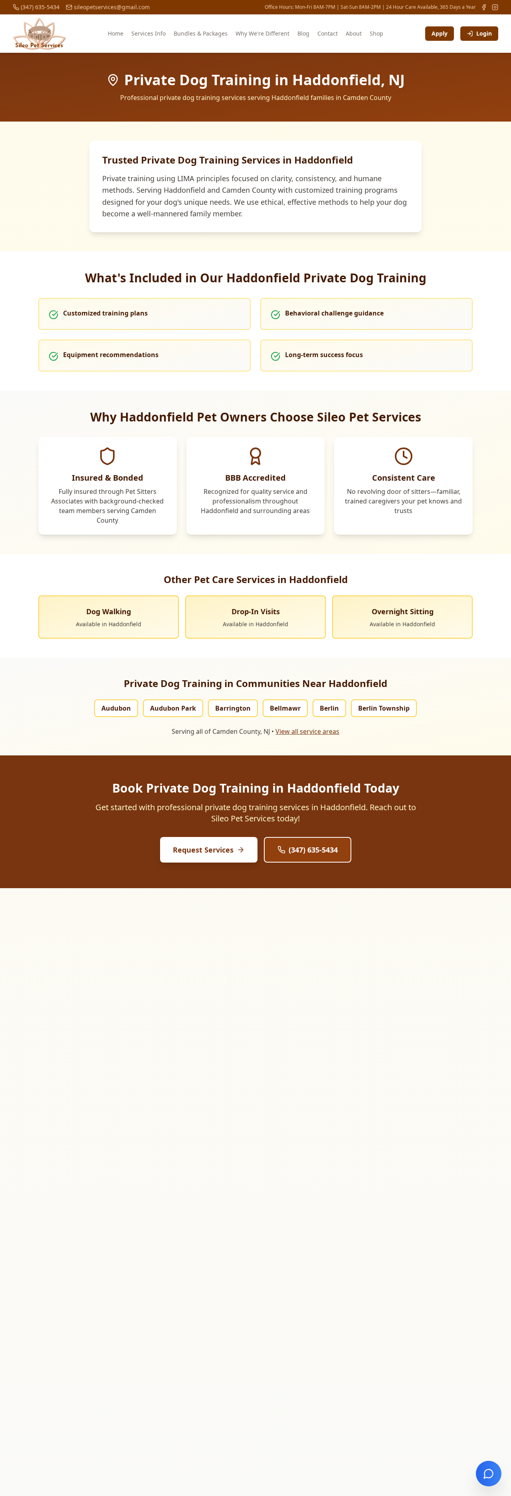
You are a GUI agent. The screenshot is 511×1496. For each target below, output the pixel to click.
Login (484, 33)
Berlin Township (384, 708)
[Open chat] (488, 1473)
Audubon (116, 708)
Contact (327, 33)
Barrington (233, 708)
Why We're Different (262, 33)
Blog (303, 33)
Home (115, 33)
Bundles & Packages (201, 33)
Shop (376, 33)
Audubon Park (173, 708)
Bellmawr (285, 708)
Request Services (203, 850)
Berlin (329, 708)
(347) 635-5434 (313, 850)
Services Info (148, 33)
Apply (440, 33)
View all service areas (307, 731)
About (354, 33)
